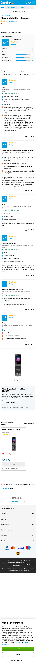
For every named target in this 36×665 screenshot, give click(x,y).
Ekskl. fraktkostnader (13, 468)
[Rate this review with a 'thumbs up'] (26, 136)
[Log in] (26, 2)
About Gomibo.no (6, 568)
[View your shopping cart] (33, 2)
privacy (19, 642)
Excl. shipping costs (21, 381)
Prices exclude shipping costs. (20, 562)
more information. (18, 565)
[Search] (32, 7)
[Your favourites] (29, 2)
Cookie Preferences (29, 568)
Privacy (15, 568)
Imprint (20, 568)
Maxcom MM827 (6, 15)
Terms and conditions (12, 570)
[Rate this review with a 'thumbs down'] (31, 136)
